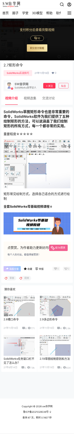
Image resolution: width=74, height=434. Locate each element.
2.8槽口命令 (11, 319)
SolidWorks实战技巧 (18, 73)
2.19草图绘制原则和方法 (55, 358)
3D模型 (37, 13)
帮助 (49, 13)
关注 (50, 86)
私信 (63, 86)
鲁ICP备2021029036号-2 (37, 411)
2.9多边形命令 (49, 319)
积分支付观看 (37, 48)
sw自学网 (47, 406)
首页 (5, 13)
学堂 (25, 13)
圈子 (15, 13)
